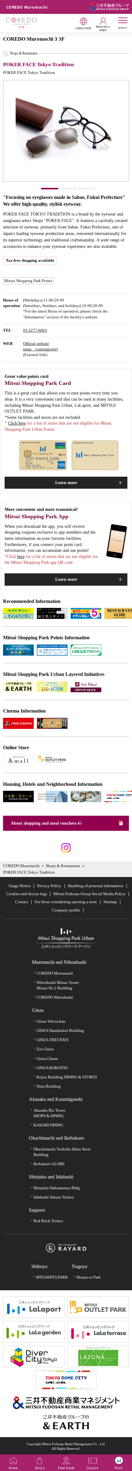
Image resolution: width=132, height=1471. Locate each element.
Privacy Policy (49, 886)
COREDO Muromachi (21, 865)
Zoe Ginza (45, 1049)
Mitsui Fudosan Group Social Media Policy (89, 894)
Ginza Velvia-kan (51, 1021)
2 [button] (68, 188)
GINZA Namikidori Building (60, 1030)
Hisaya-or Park (88, 1277)
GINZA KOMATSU (52, 1067)
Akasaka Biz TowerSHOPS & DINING (49, 1113)
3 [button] (86, 188)
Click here (17, 423)
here (21, 556)
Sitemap (110, 902)
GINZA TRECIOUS (52, 1039)
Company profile (66, 910)
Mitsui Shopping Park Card (38, 383)
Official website (36, 343)
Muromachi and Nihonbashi (59, 962)
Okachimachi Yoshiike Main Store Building (62, 1152)
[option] (66, 130)
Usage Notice (20, 886)
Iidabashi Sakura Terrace (53, 1197)
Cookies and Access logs (26, 894)
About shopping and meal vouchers (43, 823)
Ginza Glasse (47, 1058)
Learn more (66, 482)
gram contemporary (40, 349)
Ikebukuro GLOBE (49, 1164)
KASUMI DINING (48, 1125)
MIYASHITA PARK (52, 1277)
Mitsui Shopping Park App (36, 516)
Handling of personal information (95, 886)
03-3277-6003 (35, 330)
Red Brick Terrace (48, 1220)
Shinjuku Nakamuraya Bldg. (57, 1188)
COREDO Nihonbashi (55, 997)
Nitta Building (49, 1086)
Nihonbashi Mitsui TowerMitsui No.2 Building (58, 985)
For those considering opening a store (66, 902)
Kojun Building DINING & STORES (67, 1077)
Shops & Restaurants (63, 865)
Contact (21, 902)
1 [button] (49, 188)
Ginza (38, 1010)
